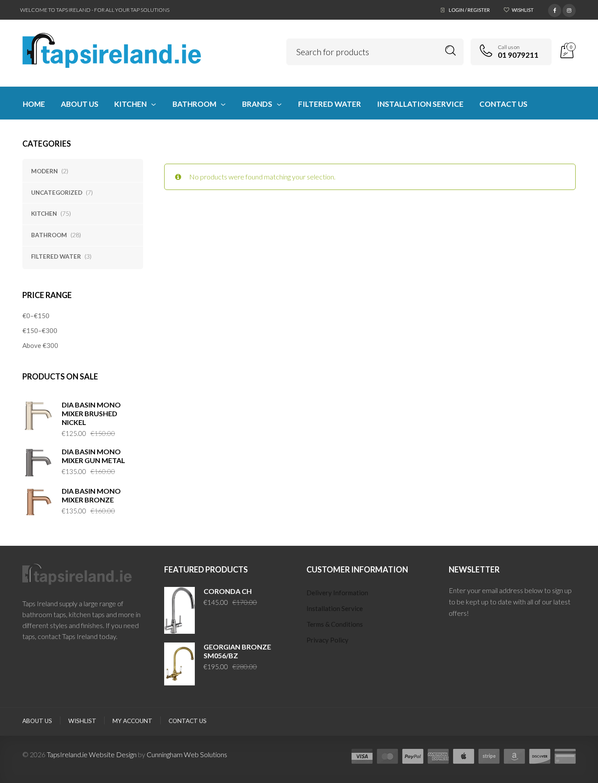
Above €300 (40, 345)
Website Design (113, 754)
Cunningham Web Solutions (187, 754)
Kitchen (44, 213)
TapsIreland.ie (67, 754)
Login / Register (469, 10)
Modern (44, 171)
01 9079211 (518, 55)
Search (451, 51)
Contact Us (188, 720)
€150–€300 (39, 330)
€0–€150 (35, 316)
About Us (37, 720)
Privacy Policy (327, 640)
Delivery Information (337, 593)
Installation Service (334, 608)
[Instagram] (569, 9)
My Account (132, 720)
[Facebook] (554, 9)
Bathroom (49, 235)
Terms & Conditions (334, 624)
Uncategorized (56, 192)
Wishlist (523, 10)
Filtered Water (56, 256)
